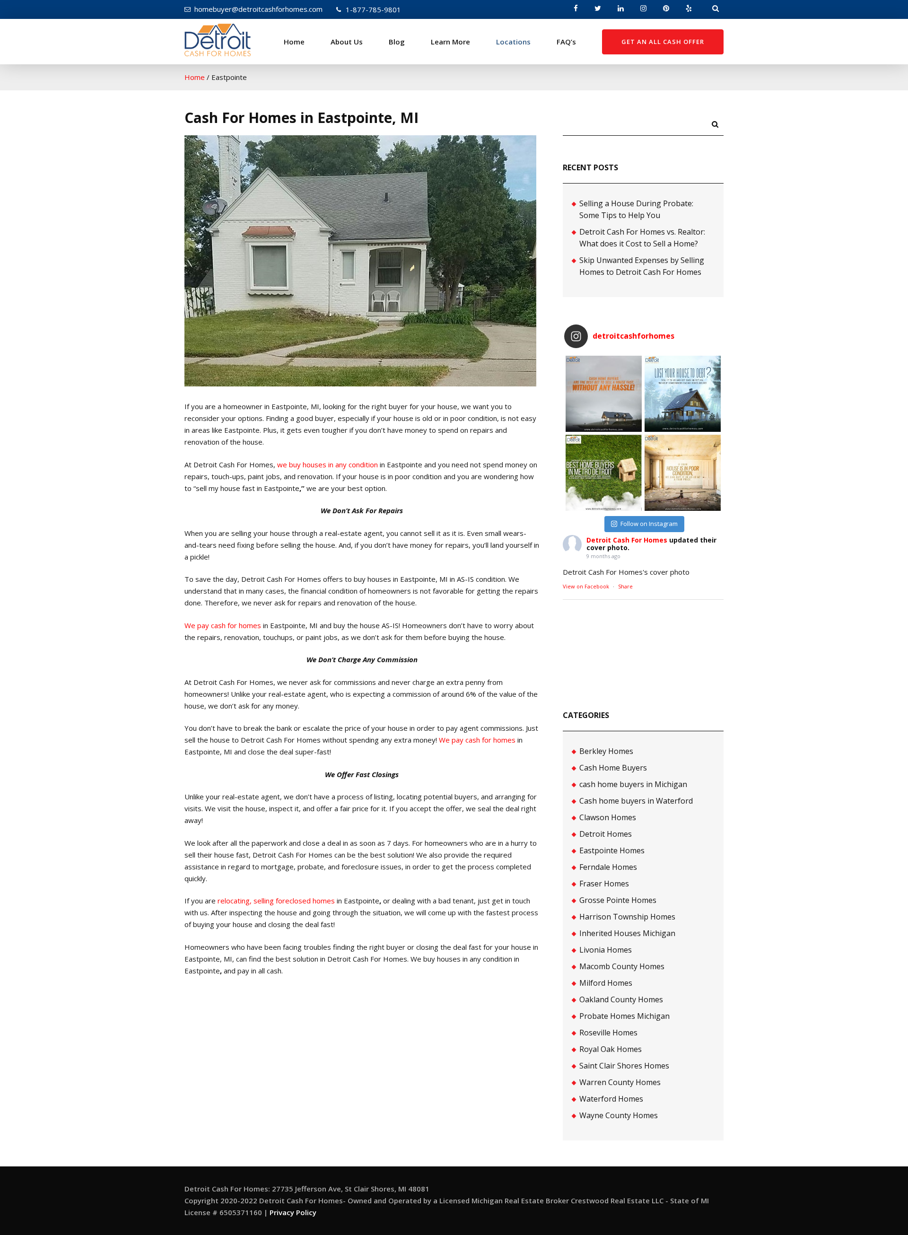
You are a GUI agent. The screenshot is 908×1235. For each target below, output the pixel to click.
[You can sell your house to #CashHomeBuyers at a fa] (604, 473)
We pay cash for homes (222, 625)
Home (294, 41)
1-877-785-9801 (373, 9)
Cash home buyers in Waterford (636, 801)
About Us (347, 41)
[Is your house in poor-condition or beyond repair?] (683, 473)
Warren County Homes (620, 1082)
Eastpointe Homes (612, 850)
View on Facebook (586, 586)
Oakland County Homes (621, 999)
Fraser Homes (604, 883)
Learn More (450, 41)
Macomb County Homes (621, 966)
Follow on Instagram (649, 523)
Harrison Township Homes (627, 916)
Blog (397, 41)
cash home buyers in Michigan (633, 784)
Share (625, 586)
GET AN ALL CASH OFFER (662, 41)
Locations (513, 41)
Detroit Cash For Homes (626, 539)
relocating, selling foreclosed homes (276, 900)
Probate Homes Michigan (624, 1016)
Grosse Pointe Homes (617, 900)
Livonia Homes (605, 950)
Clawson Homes (607, 817)
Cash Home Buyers (613, 767)
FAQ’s (566, 41)
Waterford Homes (611, 1099)
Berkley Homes (606, 751)
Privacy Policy (293, 1212)
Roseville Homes (608, 1032)
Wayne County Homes (618, 1115)
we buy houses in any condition (327, 464)
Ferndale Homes (608, 867)
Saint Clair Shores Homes (624, 1065)
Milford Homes (605, 983)
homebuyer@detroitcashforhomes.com (258, 9)
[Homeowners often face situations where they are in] (604, 394)
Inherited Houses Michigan (627, 933)
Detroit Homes (605, 834)
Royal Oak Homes (610, 1049)
